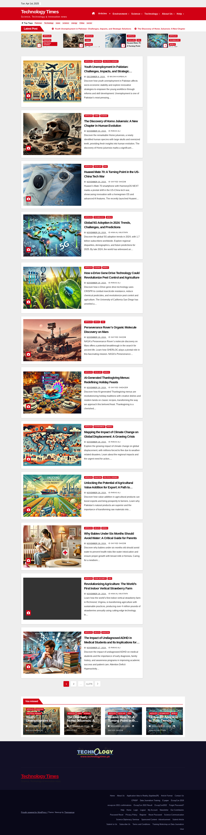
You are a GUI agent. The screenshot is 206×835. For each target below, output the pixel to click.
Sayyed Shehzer (119, 388)
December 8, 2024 (96, 77)
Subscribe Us (124, 824)
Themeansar (69, 812)
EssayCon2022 (161, 805)
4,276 (89, 683)
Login (136, 810)
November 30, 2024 (97, 131)
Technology (151, 14)
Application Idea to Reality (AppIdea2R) (143, 796)
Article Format (167, 796)
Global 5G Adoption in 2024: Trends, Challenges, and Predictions (163, 722)
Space (96, 322)
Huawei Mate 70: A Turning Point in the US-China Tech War (122, 720)
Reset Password (155, 815)
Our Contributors (177, 810)
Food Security (100, 578)
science (66, 23)
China (82, 23)
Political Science (47, 43)
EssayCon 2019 (177, 800)
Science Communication (174, 815)
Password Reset (116, 815)
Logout (143, 810)
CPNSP (134, 800)
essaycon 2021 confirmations (119, 805)
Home (112, 796)
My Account (153, 810)
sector (89, 23)
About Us (167, 14)
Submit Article (178, 819)
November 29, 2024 (97, 233)
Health (97, 528)
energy (74, 23)
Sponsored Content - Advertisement (155, 819)
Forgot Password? (176, 805)
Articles (102, 13)
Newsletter (164, 810)
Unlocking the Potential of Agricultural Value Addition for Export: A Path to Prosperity (108, 487)
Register (143, 815)
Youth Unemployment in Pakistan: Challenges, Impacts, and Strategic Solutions (106, 71)
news (58, 23)
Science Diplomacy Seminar (127, 819)
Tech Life (131, 40)
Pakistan (38, 23)
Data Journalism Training (150, 800)
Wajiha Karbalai (118, 77)
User (182, 829)
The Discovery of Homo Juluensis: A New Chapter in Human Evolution (80, 722)
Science (136, 14)
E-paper (165, 800)
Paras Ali (116, 131)
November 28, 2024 (97, 442)
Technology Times (40, 11)
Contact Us (179, 796)
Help (180, 14)
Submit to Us (112, 824)
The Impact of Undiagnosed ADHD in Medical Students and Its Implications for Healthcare (110, 642)
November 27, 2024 (97, 648)
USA (138, 40)
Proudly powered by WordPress (34, 812)
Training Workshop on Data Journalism (168, 824)
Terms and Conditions (141, 824)
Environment (120, 14)
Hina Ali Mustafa (119, 233)
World (172, 44)
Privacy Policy (131, 815)
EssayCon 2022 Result (143, 805)
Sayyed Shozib (118, 182)
